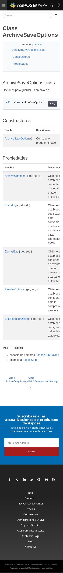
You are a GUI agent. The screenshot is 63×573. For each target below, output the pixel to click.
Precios (30, 509)
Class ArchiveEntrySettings (16, 379)
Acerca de (31, 546)
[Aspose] (23, 5)
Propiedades (20, 63)
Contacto (50, 568)
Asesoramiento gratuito (30, 530)
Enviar (31, 451)
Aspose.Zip (30, 359)
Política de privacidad (19, 568)
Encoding (11, 205)
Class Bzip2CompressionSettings (43, 379)
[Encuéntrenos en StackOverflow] (32, 480)
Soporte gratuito (30, 525)
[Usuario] (51, 5)
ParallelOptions (14, 289)
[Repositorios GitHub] (46, 480)
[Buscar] (58, 5)
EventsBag (11, 251)
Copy (52, 103)
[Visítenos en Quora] (39, 480)
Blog (30, 541)
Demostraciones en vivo (31, 519)
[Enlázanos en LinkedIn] (24, 480)
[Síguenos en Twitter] (17, 480)
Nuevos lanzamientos (30, 503)
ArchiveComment (15, 175)
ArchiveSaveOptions (17, 138)
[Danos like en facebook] (10, 480)
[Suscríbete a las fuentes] (54, 480)
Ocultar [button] (38, 44)
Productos (31, 498)
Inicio (31, 492)
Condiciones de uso (36, 568)
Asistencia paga (31, 536)
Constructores (21, 56)
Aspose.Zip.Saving (47, 354)
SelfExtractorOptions (17, 318)
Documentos (30, 514)
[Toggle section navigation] (56, 15)
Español (42, 5)
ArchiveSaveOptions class (28, 49)
